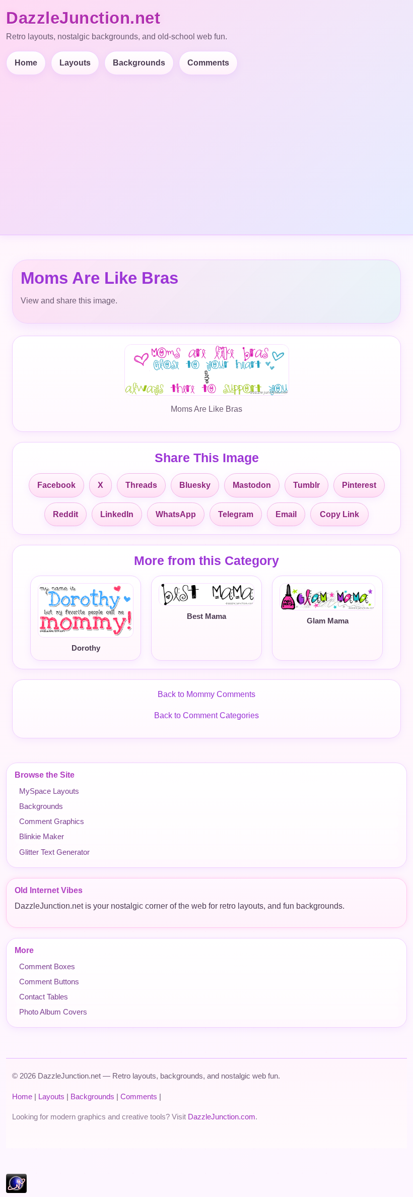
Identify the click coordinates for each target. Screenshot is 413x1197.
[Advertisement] (208, 150)
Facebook (56, 485)
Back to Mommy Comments (206, 694)
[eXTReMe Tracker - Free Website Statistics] (16, 1190)
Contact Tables (43, 996)
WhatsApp (176, 514)
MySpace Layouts (49, 791)
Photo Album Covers (53, 1011)
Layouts (75, 62)
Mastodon (252, 485)
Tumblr (306, 485)
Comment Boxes (47, 966)
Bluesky (195, 485)
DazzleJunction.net (83, 18)
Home (26, 62)
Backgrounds (139, 62)
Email (286, 514)
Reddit (65, 514)
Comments (208, 62)
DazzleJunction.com (221, 1116)
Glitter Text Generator (54, 852)
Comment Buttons (49, 981)
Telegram (235, 514)
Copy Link (339, 514)
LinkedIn (116, 514)
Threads (141, 485)
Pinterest (359, 485)
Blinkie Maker (41, 836)
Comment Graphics (51, 821)
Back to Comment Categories (206, 715)
